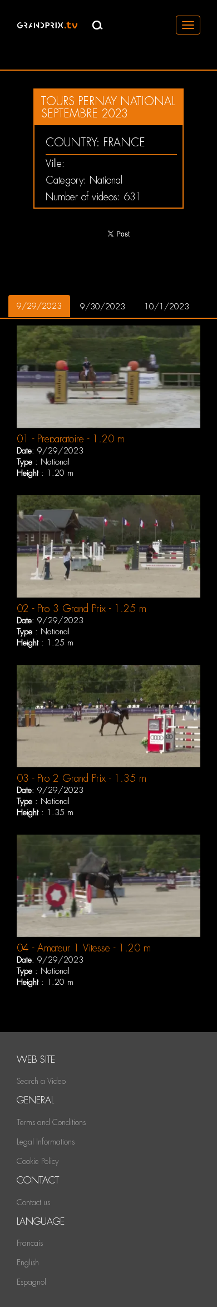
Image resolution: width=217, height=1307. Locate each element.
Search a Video (41, 1081)
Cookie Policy (37, 1161)
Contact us (33, 1202)
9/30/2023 (102, 307)
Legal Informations (46, 1142)
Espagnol (31, 1282)
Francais (30, 1243)
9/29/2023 (39, 306)
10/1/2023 (166, 307)
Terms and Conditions (51, 1122)
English (28, 1262)
